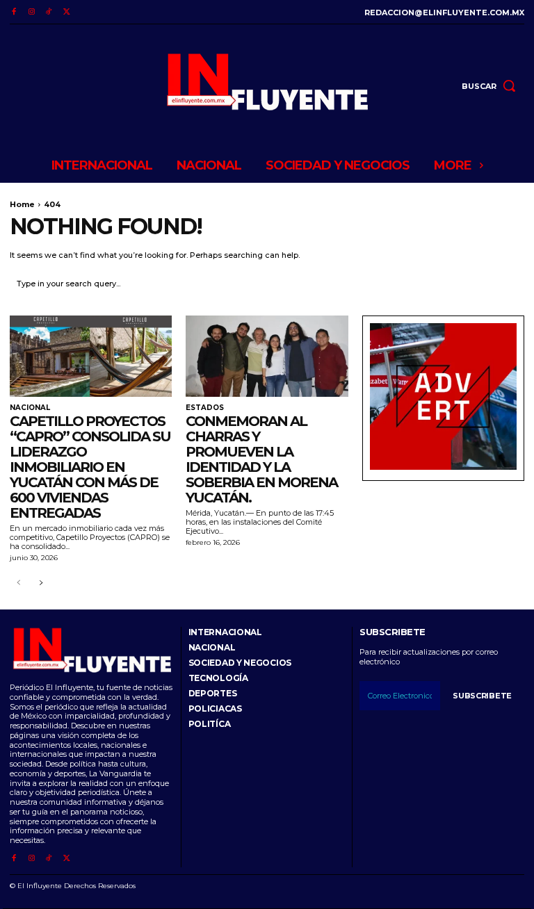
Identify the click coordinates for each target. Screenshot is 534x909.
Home (22, 204)
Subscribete (482, 696)
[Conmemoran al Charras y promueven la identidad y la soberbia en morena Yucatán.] (267, 356)
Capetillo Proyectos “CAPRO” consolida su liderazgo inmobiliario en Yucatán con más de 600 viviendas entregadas (90, 467)
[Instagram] (31, 12)
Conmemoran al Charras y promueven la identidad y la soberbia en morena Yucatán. (261, 459)
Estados (205, 408)
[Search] (510, 284)
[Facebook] (13, 12)
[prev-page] (18, 583)
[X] (66, 12)
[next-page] (40, 583)
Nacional (30, 408)
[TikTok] (49, 12)
